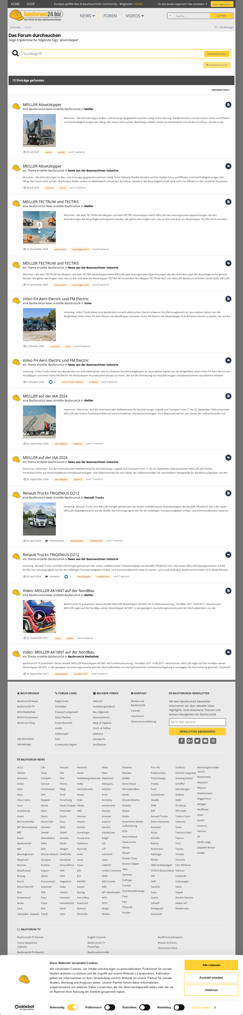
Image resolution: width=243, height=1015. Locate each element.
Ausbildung (23, 810)
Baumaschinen (101, 717)
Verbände (180, 876)
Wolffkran (202, 809)
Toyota (179, 849)
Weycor (201, 787)
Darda (44, 805)
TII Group (180, 805)
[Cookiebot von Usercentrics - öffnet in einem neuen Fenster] (24, 1007)
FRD (43, 892)
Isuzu (80, 859)
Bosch (20, 881)
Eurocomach (48, 881)
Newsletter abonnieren (197, 731)
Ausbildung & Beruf (104, 706)
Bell (19, 849)
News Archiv (129, 842)
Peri (124, 901)
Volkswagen (182, 881)
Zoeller (201, 853)
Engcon (45, 870)
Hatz (62, 914)
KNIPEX (81, 881)
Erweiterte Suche (218, 65)
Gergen (64, 849)
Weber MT (181, 903)
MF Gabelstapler (111, 892)
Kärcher (106, 827)
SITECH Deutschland (162, 870)
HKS (62, 870)
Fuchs (63, 816)
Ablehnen (211, 990)
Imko (80, 854)
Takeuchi (180, 821)
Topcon (179, 838)
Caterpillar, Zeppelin (28, 914)
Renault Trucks (94, 497)
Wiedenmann (204, 793)
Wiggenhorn (204, 798)
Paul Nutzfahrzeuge (133, 891)
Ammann (22, 778)
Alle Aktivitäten (25, 739)
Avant (20, 816)
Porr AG (155, 767)
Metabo (126, 805)
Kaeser (81, 886)
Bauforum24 (24, 843)
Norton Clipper (130, 863)
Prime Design (158, 778)
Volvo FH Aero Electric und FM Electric (56, 298)
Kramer (106, 810)
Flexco (63, 783)
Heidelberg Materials (88, 778)
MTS (104, 897)
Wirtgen (201, 804)
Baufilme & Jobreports (170, 937)
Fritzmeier (65, 810)
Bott (19, 892)
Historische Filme (167, 948)
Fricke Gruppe (68, 805)
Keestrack (82, 903)
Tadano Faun (182, 816)
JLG (79, 876)
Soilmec (179, 794)
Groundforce (67, 865)
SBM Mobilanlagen (161, 865)
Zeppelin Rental (206, 847)
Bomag (21, 876)
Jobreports (99, 739)
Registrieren (62, 701)
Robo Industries (160, 821)
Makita (106, 914)
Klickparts (107, 783)
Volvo (88, 303)
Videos (133, 15)
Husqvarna (83, 838)
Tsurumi (180, 859)
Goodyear (65, 859)
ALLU (20, 767)
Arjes (20, 789)
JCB (79, 870)
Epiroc (44, 876)
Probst (155, 783)
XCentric (202, 825)
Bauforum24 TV (26, 706)
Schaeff (155, 903)
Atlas (20, 794)
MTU (104, 903)
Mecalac (126, 773)
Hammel (64, 897)
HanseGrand (67, 903)
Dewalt (45, 832)
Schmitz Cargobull (185, 773)
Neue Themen (63, 717)
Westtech (202, 782)
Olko (125, 869)
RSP (153, 810)
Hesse (80, 794)
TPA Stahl (180, 810)
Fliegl (62, 789)
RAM (153, 805)
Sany (153, 892)
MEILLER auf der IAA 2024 (45, 396)
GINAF (63, 832)
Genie (63, 843)
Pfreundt (127, 907)
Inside (58, 728)
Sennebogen (182, 789)
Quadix (155, 800)
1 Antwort (54, 576)
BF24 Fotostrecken (27, 717)
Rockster (156, 827)
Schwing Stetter (184, 778)
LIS (103, 843)
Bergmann (23, 859)
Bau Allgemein (101, 712)
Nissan (126, 853)
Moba (125, 816)
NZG (124, 831)
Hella (80, 783)
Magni (105, 908)
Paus (125, 896)
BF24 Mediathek (26, 712)
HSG (62, 876)
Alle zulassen (211, 965)
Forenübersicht (63, 723)
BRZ (19, 832)
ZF (198, 836)
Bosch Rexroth (25, 886)
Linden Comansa (111, 870)
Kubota (106, 821)
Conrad (45, 783)
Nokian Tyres (129, 858)
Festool (64, 767)
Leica (105, 859)
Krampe (106, 816)
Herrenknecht (85, 789)
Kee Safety (83, 897)
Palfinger (127, 880)
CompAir (46, 778)
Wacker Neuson (184, 897)
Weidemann (182, 908)
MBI (104, 886)
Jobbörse (98, 733)
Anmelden (61, 706)
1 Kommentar (56, 540)
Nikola (125, 847)
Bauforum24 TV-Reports (30, 952)
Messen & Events (167, 942)
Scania (154, 897)
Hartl (62, 908)
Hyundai (82, 849)
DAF (43, 794)
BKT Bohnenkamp (27, 827)
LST (104, 849)
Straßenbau (99, 744)
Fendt (44, 914)
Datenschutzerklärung (143, 721)
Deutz (44, 816)
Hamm (64, 892)
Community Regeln (66, 744)
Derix (44, 810)
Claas (44, 773)
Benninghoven (25, 854)
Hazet (80, 773)
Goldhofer (65, 854)
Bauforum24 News (27, 701)
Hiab (79, 800)
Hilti (79, 810)
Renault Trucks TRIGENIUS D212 (51, 493)
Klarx (105, 773)
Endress (45, 865)
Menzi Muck (129, 783)
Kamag (81, 892)
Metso (125, 810)
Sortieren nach (220, 90)
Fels (43, 908)
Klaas (105, 767)
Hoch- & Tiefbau (102, 728)
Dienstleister (48, 838)
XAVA (200, 815)
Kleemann (107, 778)
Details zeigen (201, 1007)
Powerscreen (158, 773)
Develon (45, 827)
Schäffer (180, 783)
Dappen (45, 800)
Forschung (66, 800)
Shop (31, 4)
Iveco (80, 865)
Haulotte (82, 767)
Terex (178, 827)
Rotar (154, 832)
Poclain (126, 912)
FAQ (57, 739)
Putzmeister (158, 794)
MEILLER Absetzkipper (42, 104)
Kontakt (135, 710)
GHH (62, 827)
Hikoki (80, 805)
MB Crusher (108, 881)
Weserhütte (204, 777)
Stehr (178, 800)
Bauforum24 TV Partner (30, 937)
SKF (153, 876)
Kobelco (106, 789)
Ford (62, 794)
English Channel (96, 937)
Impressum (137, 716)
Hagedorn (65, 881)
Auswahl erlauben (211, 977)
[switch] (109, 1007)
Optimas (127, 874)
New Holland (129, 836)
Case (19, 908)
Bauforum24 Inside (98, 952)
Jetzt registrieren (222, 4)
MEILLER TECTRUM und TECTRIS (51, 201)
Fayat (44, 903)
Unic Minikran (183, 865)
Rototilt (155, 838)
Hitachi (81, 821)
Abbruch (98, 701)
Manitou (127, 767)
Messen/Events (131, 800)
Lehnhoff (107, 854)
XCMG (200, 820)
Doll (43, 849)
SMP (153, 881)
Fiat (62, 773)
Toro (178, 843)
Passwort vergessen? (67, 712)
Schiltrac (180, 767)
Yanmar (201, 831)
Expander (46, 886)
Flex (62, 778)
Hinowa (81, 816)
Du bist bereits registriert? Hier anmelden (182, 4)
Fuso (62, 821)
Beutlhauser (24, 870)
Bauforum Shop (26, 723)
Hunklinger (83, 832)
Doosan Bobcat (49, 854)
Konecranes (108, 805)
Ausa (20, 805)
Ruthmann (157, 849)
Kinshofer (82, 914)
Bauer (20, 838)
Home (15, 4)
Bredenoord (24, 897)
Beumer (21, 865)
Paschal (126, 885)
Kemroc (81, 908)
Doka (44, 843)
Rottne (155, 843)
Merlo (125, 794)
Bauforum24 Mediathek (83, 656)
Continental (47, 789)
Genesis (64, 838)
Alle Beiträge (24, 744)
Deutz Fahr (47, 821)
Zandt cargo (204, 842)
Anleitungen (62, 733)
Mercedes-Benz (131, 789)
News (86, 15)
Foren (110, 15)
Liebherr (106, 865)
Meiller (88, 109)
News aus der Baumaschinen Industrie (93, 170)
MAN (105, 876)
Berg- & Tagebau (102, 723)
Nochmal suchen (216, 54)
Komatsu (107, 800)
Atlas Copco (23, 800)
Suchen (221, 15)
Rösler (154, 859)
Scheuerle (156, 914)
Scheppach (157, 908)
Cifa (43, 767)
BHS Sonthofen (25, 821)
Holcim (81, 827)
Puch (154, 789)
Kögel (105, 838)
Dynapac (46, 859)
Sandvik (155, 886)
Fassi (44, 897)
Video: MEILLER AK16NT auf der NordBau (58, 590)
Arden (20, 783)
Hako (63, 886)
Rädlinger (156, 854)
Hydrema (82, 843)
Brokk (20, 903)
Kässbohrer (108, 832)
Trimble (179, 854)
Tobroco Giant (183, 832)
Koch (105, 794)
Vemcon (180, 870)
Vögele (179, 892)
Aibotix (21, 773)
